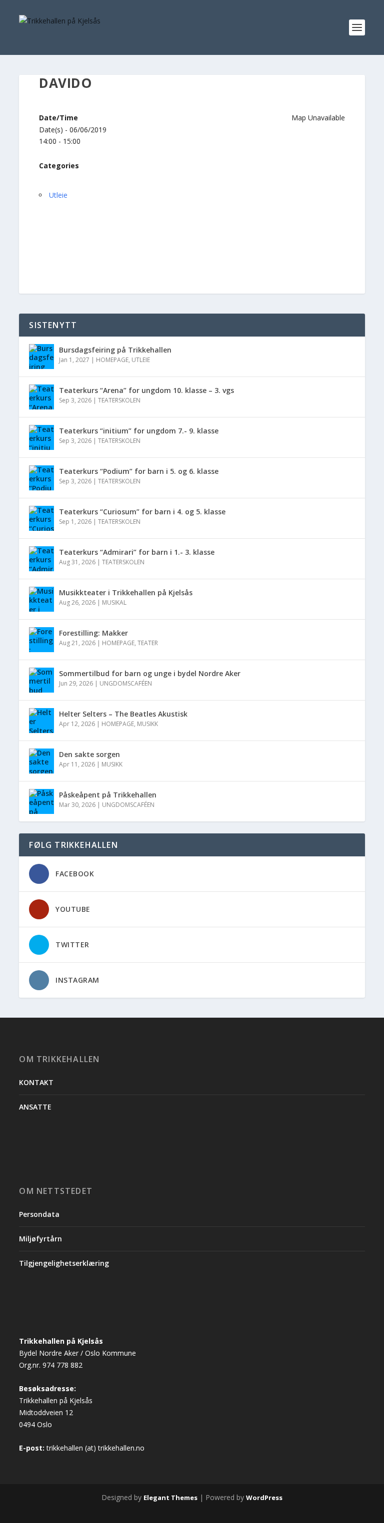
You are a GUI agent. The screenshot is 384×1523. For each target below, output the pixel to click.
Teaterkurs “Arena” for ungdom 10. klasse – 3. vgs (146, 390)
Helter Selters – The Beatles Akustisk (123, 714)
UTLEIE (141, 360)
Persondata (39, 1214)
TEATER (148, 643)
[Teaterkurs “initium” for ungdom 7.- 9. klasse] (41, 437)
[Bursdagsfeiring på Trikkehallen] (41, 356)
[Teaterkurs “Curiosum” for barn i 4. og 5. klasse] (41, 518)
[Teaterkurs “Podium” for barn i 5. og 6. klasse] (41, 477)
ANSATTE (35, 1107)
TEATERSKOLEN (119, 400)
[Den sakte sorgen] (41, 761)
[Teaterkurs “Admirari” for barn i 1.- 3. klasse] (41, 558)
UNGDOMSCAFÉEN (126, 683)
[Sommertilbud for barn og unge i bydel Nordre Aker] (41, 680)
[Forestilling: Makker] (41, 639)
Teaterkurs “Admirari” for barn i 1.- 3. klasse (136, 552)
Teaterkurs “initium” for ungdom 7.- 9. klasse (139, 430)
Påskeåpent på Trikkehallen (107, 794)
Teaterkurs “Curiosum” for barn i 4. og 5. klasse (142, 511)
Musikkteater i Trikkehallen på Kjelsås (125, 592)
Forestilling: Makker (93, 633)
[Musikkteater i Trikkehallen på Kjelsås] (41, 599)
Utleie (58, 195)
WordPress (264, 1497)
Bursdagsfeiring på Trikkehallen (115, 350)
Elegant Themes (171, 1497)
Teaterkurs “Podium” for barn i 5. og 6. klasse (138, 471)
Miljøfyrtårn (40, 1238)
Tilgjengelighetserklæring (64, 1263)
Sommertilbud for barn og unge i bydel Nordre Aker (149, 673)
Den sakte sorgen (89, 754)
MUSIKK (147, 724)
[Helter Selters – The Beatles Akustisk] (41, 720)
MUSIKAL (114, 602)
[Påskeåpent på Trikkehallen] (41, 801)
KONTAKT (36, 1082)
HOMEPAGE (112, 360)
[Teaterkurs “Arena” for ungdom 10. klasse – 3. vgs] (41, 396)
